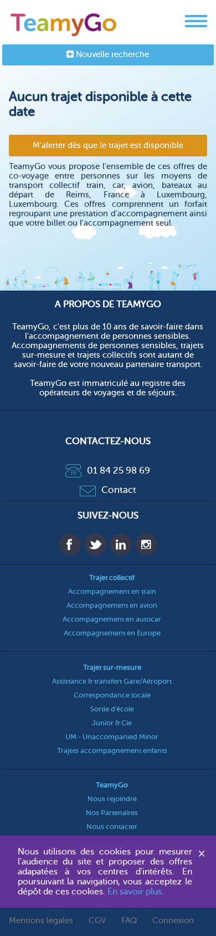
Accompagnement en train (112, 591)
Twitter (95, 544)
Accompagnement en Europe (112, 633)
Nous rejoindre (112, 799)
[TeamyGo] (64, 22)
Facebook (70, 544)
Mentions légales (41, 920)
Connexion (173, 920)
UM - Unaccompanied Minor (111, 736)
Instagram (146, 544)
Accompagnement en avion (111, 605)
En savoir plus (134, 892)
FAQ (129, 920)
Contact (118, 490)
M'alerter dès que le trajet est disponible (108, 145)
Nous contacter (111, 826)
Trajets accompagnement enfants (112, 750)
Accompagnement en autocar (112, 619)
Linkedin (121, 544)
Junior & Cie (112, 723)
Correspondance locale (112, 695)
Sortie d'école (112, 709)
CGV (97, 920)
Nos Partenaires (112, 812)
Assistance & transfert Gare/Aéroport (112, 681)
